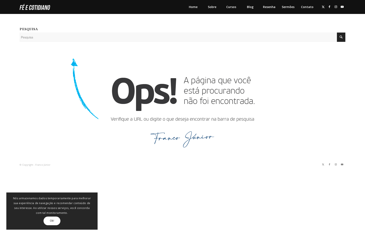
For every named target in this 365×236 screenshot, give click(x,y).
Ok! (52, 220)
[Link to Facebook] (329, 7)
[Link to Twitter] (323, 7)
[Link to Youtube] (342, 7)
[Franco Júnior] (35, 7)
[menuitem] (193, 7)
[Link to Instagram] (336, 7)
